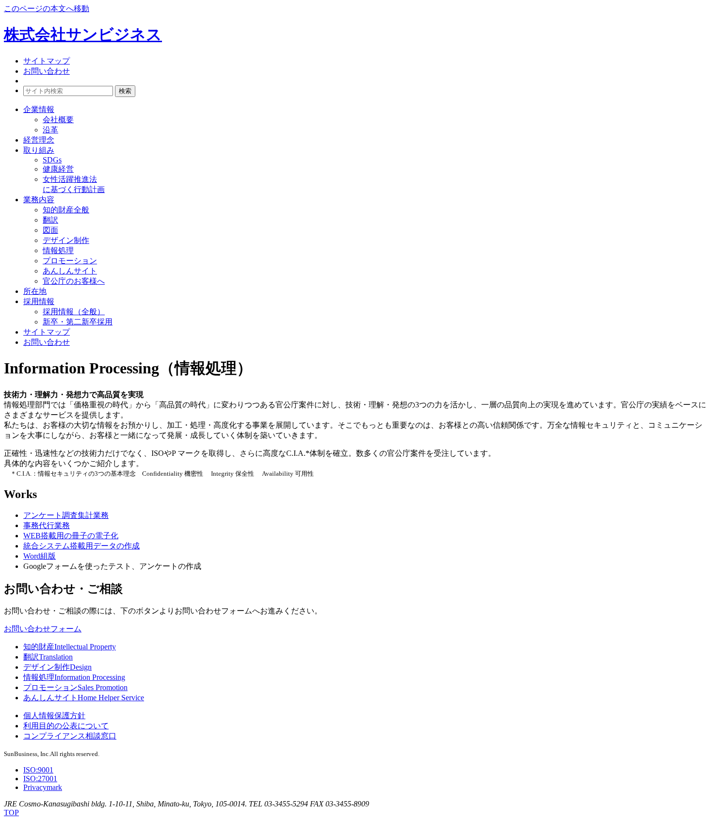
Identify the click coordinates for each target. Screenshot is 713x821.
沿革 (50, 130)
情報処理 (58, 250)
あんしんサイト (70, 271)
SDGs (52, 160)
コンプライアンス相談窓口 (69, 736)
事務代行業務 (46, 525)
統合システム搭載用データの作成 (81, 546)
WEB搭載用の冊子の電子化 (70, 535)
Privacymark (42, 787)
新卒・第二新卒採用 (78, 322)
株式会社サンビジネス (83, 34)
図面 (50, 230)
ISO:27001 (40, 778)
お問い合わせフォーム (42, 629)
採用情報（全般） (74, 311)
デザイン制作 (66, 240)
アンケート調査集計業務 (66, 515)
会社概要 (58, 119)
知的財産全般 (66, 210)
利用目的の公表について (66, 726)
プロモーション (70, 261)
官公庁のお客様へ (74, 281)
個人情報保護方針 (54, 715)
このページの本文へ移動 (46, 8)
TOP (11, 812)
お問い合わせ (46, 71)
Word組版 (39, 556)
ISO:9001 (38, 770)
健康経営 (58, 169)
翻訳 (50, 220)
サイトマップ (46, 61)
